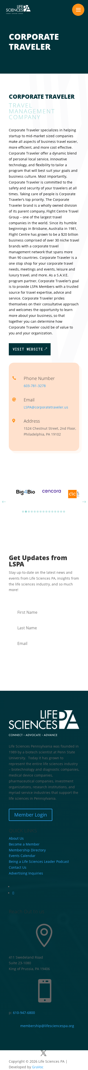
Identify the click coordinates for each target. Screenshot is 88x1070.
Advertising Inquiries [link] (26, 873)
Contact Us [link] (17, 867)
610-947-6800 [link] (24, 1012)
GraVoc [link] (38, 1067)
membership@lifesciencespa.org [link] (47, 1025)
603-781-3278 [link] (35, 385)
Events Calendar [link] (22, 855)
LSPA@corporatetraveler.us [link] (46, 407)
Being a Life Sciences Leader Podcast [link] (39, 861)
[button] (78, 10)
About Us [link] (16, 838)
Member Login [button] (30, 814)
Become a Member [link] (24, 844)
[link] (18, 9)
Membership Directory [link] (27, 850)
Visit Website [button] (28, 349)
